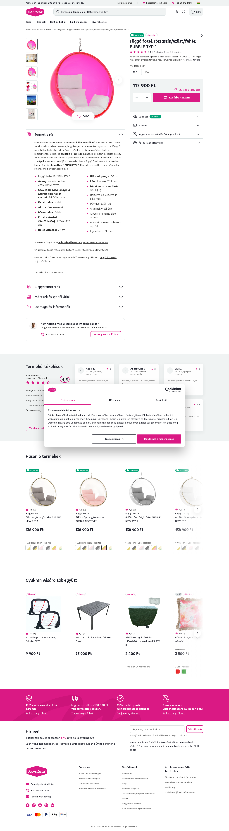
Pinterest (46, 805)
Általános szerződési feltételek (180, 777)
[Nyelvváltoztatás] (200, 3)
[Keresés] (57, 12)
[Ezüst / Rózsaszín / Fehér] (41, 547)
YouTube (40, 805)
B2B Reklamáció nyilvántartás (136, 808)
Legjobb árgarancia (189, 89)
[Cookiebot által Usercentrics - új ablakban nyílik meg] (167, 389)
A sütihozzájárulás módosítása (180, 792)
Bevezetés (31, 29)
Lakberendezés (79, 21)
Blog (124, 783)
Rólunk (125, 798)
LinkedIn (52, 805)
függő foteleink (108, 257)
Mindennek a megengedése (159, 439)
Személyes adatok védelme (178, 782)
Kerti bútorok (44, 29)
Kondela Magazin (130, 788)
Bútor (29, 21)
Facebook (27, 805)
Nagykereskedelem (131, 803)
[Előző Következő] (43, 490)
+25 (31, 114)
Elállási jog (170, 787)
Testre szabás (112, 439)
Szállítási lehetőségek (90, 773)
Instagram (34, 805)
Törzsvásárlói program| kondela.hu (138, 793)
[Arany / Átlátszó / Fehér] (28, 547)
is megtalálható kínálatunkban (83, 242)
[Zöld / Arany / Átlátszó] (60, 547)
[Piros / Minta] (177, 671)
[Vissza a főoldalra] (35, 12)
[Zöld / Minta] (184, 671)
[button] (166, 116)
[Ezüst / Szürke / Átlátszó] (47, 547)
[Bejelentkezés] (177, 12)
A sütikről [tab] (161, 400)
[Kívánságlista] (184, 12)
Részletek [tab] (114, 400)
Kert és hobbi (58, 21)
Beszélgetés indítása (156, 3)
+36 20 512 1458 (183, 3)
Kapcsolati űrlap (125, 3)
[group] (83, 80)
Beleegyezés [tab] (68, 400)
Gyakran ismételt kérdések (92, 788)
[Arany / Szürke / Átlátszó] (34, 547)
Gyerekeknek (99, 21)
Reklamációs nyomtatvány (135, 778)
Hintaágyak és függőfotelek (67, 29)
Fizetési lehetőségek (89, 778)
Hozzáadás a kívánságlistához (201, 35)
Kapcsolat (127, 773)
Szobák (41, 21)
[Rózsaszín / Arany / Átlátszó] (54, 547)
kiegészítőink (81, 249)
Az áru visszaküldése (89, 783)
